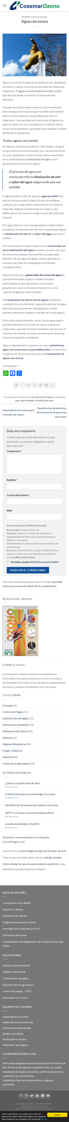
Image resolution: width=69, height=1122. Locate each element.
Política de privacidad (45, 562)
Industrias (8, 756)
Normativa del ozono (15, 935)
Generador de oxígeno (15, 1044)
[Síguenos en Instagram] (26, 1096)
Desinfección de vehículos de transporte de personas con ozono (51, 412)
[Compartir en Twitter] (28, 385)
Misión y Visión (43, 1103)
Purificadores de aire (14, 1039)
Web (9, 510)
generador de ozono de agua (43, 274)
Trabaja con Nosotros (34, 1106)
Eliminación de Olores (15, 731)
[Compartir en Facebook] (22, 385)
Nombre (12, 480)
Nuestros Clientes (13, 909)
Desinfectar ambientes (16, 724)
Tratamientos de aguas (16, 978)
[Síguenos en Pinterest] (37, 1096)
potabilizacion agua (44, 400)
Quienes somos (24, 1103)
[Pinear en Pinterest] (40, 385)
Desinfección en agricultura (18, 984)
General (7, 737)
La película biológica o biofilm (22, 823)
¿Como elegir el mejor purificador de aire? (42, 850)
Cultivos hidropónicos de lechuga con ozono (30, 794)
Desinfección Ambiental (16, 965)
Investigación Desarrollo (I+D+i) (21, 928)
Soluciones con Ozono (15, 997)
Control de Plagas (13, 711)
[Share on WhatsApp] (16, 385)
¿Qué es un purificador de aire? (22, 783)
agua (17, 400)
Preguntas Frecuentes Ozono (19, 922)
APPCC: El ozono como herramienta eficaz (29, 812)
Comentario (14, 451)
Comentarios (11, 787)
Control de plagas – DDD (17, 991)
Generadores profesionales (18, 1022)
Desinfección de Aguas (34, 17)
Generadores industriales (17, 1027)
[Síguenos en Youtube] (48, 1096)
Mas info (44, 1119)
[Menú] (5, 5)
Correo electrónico (18, 495)
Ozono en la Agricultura (16, 763)
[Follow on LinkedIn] (42, 1096)
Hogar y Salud (11, 750)
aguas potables (28, 400)
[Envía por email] (34, 385)
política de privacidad (24, 557)
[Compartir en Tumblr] (52, 385)
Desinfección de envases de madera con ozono (31, 805)
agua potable (50, 196)
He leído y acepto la (35, 562)
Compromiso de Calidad (16, 902)
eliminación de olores (18, 233)
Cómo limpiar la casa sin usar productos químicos (31, 863)
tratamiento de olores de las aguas (26, 299)
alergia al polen (53, 857)
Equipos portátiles (13, 1033)
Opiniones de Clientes (15, 915)
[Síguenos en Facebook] (20, 1096)
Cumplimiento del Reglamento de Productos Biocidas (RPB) (33, 944)
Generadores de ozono (15, 1016)
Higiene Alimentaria (14, 744)
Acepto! (57, 1114)
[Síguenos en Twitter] (31, 1096)
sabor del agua (43, 233)
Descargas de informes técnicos (34, 1108)
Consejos (8, 705)
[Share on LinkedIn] (46, 385)
